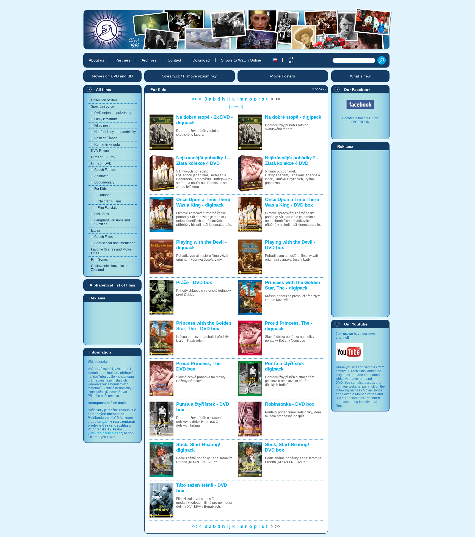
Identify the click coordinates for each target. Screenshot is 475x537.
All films (103, 89)
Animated (101, 176)
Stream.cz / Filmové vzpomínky (189, 76)
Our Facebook (357, 89)
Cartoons (104, 195)
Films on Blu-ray (103, 157)
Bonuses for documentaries (114, 243)
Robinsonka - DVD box (289, 404)
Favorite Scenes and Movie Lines (111, 251)
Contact (174, 60)
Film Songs (99, 259)
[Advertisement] (112, 323)
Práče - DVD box (194, 282)
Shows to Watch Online (241, 60)
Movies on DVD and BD (112, 76)
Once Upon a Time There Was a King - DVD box (292, 202)
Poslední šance (105, 138)
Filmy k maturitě (106, 119)
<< (194, 99)
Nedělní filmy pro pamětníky (115, 132)
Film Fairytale (108, 208)
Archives (149, 60)
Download (201, 60)
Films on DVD (101, 163)
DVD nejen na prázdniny (112, 113)
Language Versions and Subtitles (112, 222)
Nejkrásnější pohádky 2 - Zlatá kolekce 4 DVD (292, 160)
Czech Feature (105, 170)
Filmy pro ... (102, 125)
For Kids (100, 189)
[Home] (288, 60)
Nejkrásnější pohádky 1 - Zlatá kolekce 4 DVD (203, 160)
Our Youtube (356, 324)
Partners (122, 60)
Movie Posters (282, 76)
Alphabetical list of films (112, 285)
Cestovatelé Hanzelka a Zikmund (109, 268)
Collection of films (104, 100)
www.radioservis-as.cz (105, 433)
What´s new (360, 76)
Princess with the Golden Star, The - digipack (292, 285)
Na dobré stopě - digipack (293, 117)
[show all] (236, 107)
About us (96, 60)
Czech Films (103, 237)
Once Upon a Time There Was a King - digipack (203, 202)
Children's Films (109, 201)
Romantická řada (107, 144)
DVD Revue (100, 151)
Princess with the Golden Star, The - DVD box (203, 326)
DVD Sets (101, 214)
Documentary (104, 182)
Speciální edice (102, 106)
